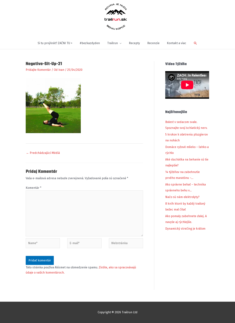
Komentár (33, 188)
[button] (195, 43)
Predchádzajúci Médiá (43, 153)
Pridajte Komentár (38, 70)
